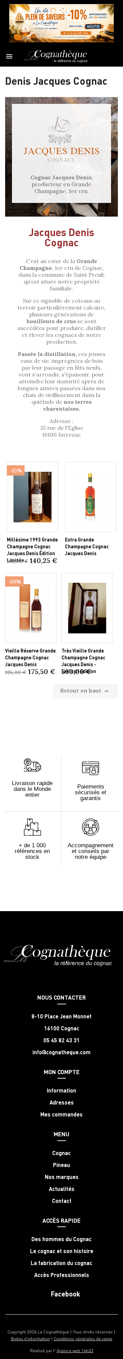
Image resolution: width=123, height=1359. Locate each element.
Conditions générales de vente (83, 1338)
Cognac (61, 1153)
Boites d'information (30, 1338)
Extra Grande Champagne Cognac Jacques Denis (87, 546)
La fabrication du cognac (61, 1263)
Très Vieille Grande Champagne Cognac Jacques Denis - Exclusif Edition (83, 660)
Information (61, 1090)
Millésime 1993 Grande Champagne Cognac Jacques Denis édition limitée (32, 549)
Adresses (62, 1102)
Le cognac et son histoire (61, 1251)
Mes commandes (61, 1114)
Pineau (61, 1165)
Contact (61, 1200)
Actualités (61, 1188)
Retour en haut (85, 691)
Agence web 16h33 (75, 1350)
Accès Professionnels (61, 1275)
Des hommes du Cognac (61, 1239)
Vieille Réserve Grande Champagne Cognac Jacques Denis (30, 657)
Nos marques (62, 1176)
